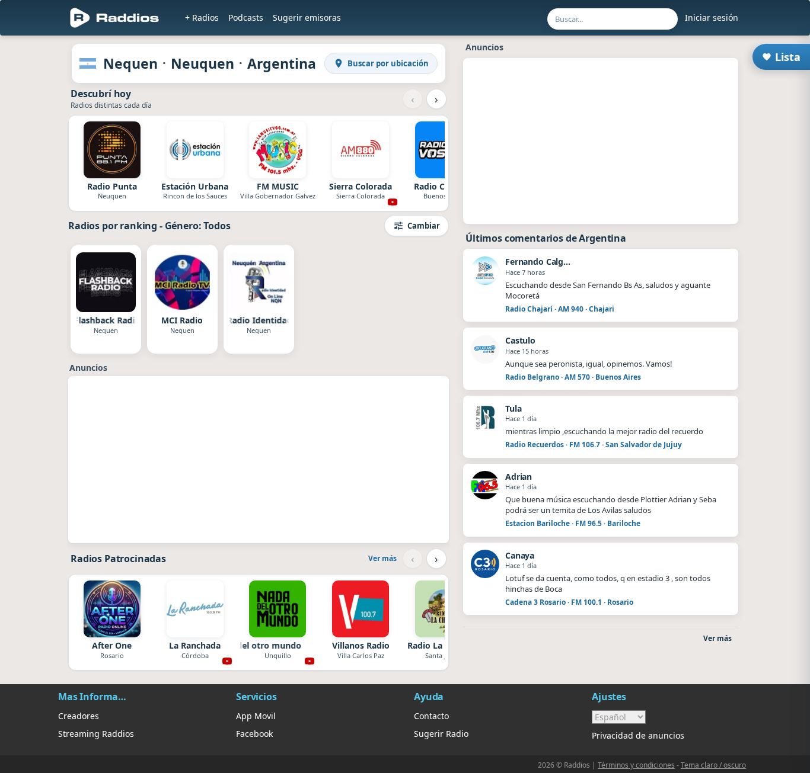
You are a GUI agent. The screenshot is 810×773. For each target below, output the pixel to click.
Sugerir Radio (441, 733)
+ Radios (202, 17)
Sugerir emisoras (307, 17)
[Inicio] (114, 18)
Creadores (78, 715)
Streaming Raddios (96, 733)
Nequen (130, 63)
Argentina (281, 63)
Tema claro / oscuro (713, 765)
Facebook (254, 733)
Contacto (431, 715)
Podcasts (245, 17)
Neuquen (202, 63)
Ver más (382, 558)
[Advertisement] (258, 460)
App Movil (256, 715)
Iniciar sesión (711, 17)
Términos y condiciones (636, 765)
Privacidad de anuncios (638, 735)
